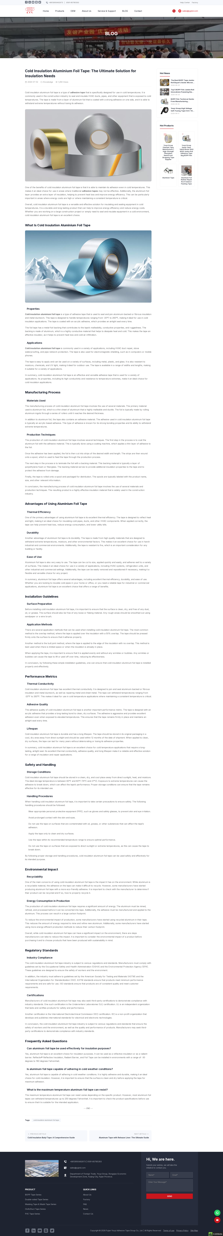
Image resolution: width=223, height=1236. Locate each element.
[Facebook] (27, 1230)
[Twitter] (52, 1230)
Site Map (194, 1230)
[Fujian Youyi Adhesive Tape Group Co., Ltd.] (29, 12)
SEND (169, 1196)
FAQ (85, 1204)
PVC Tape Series (32, 1214)
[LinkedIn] (33, 1230)
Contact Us (88, 1214)
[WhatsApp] (217, 1213)
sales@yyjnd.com (78, 1168)
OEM (73, 11)
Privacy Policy (182, 1230)
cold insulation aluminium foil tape (46, 1120)
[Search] (174, 11)
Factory (195, 2)
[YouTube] (39, 1230)
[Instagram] (46, 1230)
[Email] (217, 1220)
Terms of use (168, 1230)
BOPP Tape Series (33, 1194)
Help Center (185, 2)
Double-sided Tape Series (36, 1199)
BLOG (125, 11)
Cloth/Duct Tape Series (35, 1209)
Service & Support (107, 11)
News (85, 1209)
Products (59, 11)
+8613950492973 (56, 2)
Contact (138, 11)
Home (46, 11)
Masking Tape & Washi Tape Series (40, 1204)
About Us (86, 11)
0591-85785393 (72, 2)
